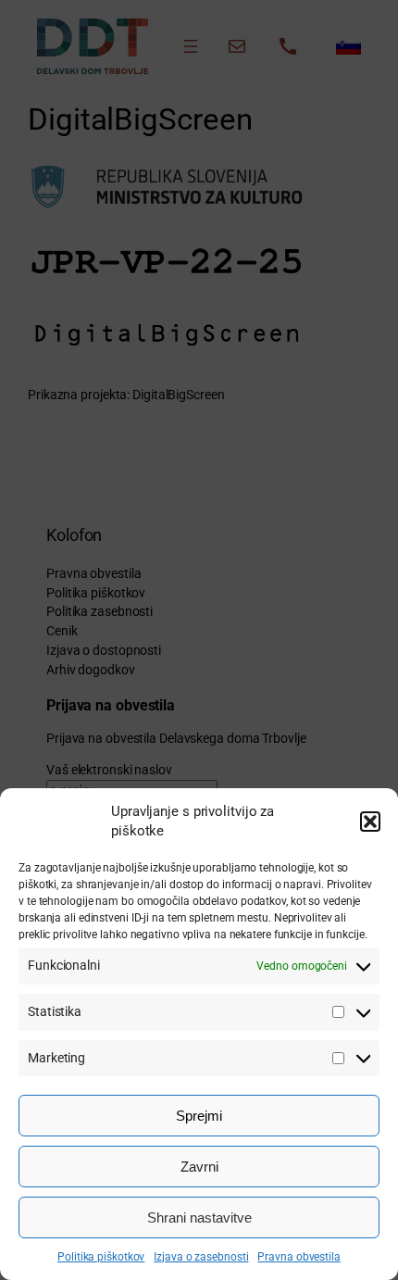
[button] (370, 821)
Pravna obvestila (298, 1256)
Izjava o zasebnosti (201, 1256)
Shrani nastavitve (199, 1217)
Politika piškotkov (100, 1256)
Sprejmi (199, 1115)
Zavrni (199, 1166)
